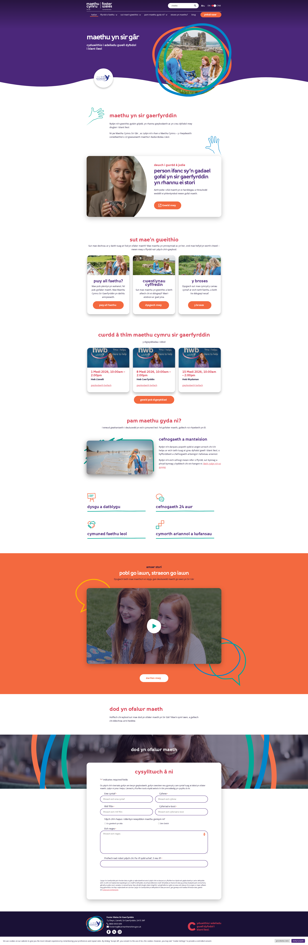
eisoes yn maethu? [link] (179, 14)
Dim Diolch (164, 823)
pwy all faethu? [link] (108, 281)
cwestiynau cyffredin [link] (154, 282)
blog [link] (193, 14)
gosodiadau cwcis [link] (282, 941)
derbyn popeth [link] (298, 941)
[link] (196, 5)
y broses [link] (200, 281)
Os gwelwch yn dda (114, 823)
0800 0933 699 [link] (115, 924)
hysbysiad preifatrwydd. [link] (110, 890)
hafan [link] (94, 14)
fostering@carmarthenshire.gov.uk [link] (125, 926)
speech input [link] (204, 834)
